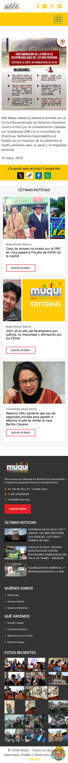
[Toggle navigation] (58, 19)
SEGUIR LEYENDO (20, 267)
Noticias (26, 244)
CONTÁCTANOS (17, 508)
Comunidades (13, 409)
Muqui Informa (13, 244)
